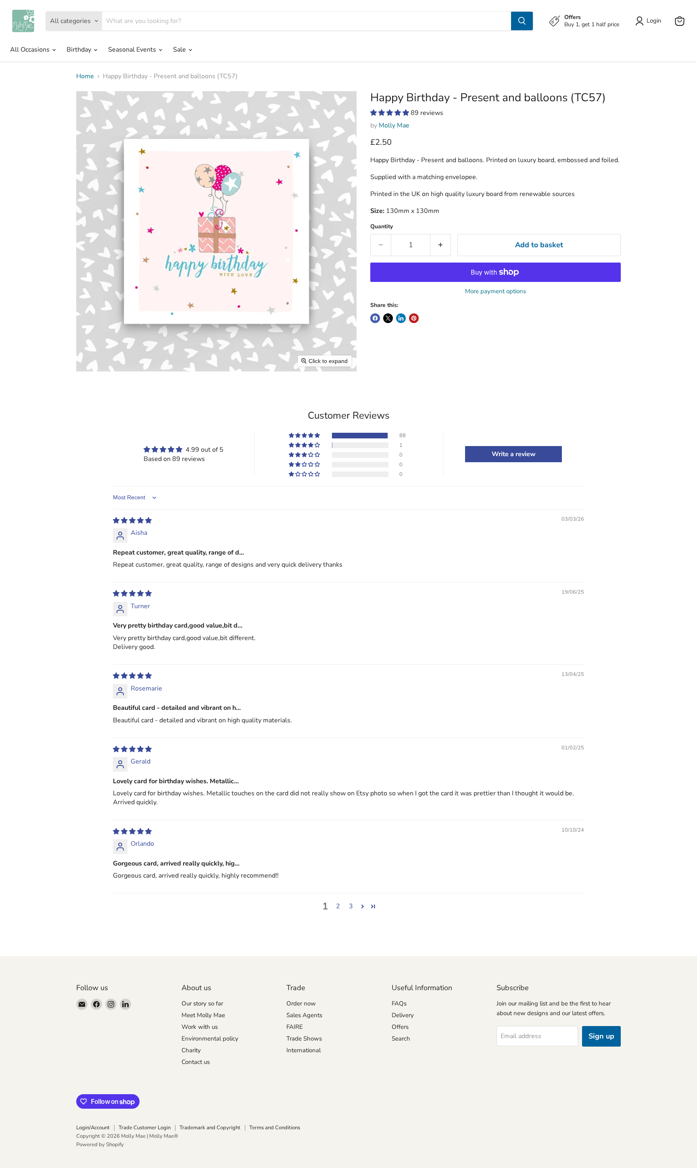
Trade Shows (304, 1039)
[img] (132, 520)
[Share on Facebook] (375, 318)
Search (401, 1039)
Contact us (196, 1062)
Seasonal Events (133, 49)
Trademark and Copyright (209, 1127)
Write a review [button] (514, 454)
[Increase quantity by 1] (440, 245)
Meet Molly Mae (203, 1015)
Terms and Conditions (274, 1127)
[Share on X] (388, 318)
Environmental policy (210, 1039)
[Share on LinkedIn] (401, 318)
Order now (301, 1003)
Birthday (80, 49)
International (303, 1050)
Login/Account (93, 1127)
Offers (400, 1027)
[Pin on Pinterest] (414, 318)
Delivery (403, 1015)
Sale (180, 49)
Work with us (200, 1027)
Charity (191, 1050)
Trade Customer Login (145, 1127)
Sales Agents (304, 1015)
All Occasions (30, 49)
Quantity (381, 226)
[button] (390, 112)
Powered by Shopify (100, 1144)
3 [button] (351, 906)
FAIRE (294, 1027)
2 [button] (338, 906)
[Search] (522, 21)
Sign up (601, 1036)
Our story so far (202, 1003)
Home (85, 76)
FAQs (399, 1003)
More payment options (495, 291)
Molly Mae (394, 125)
